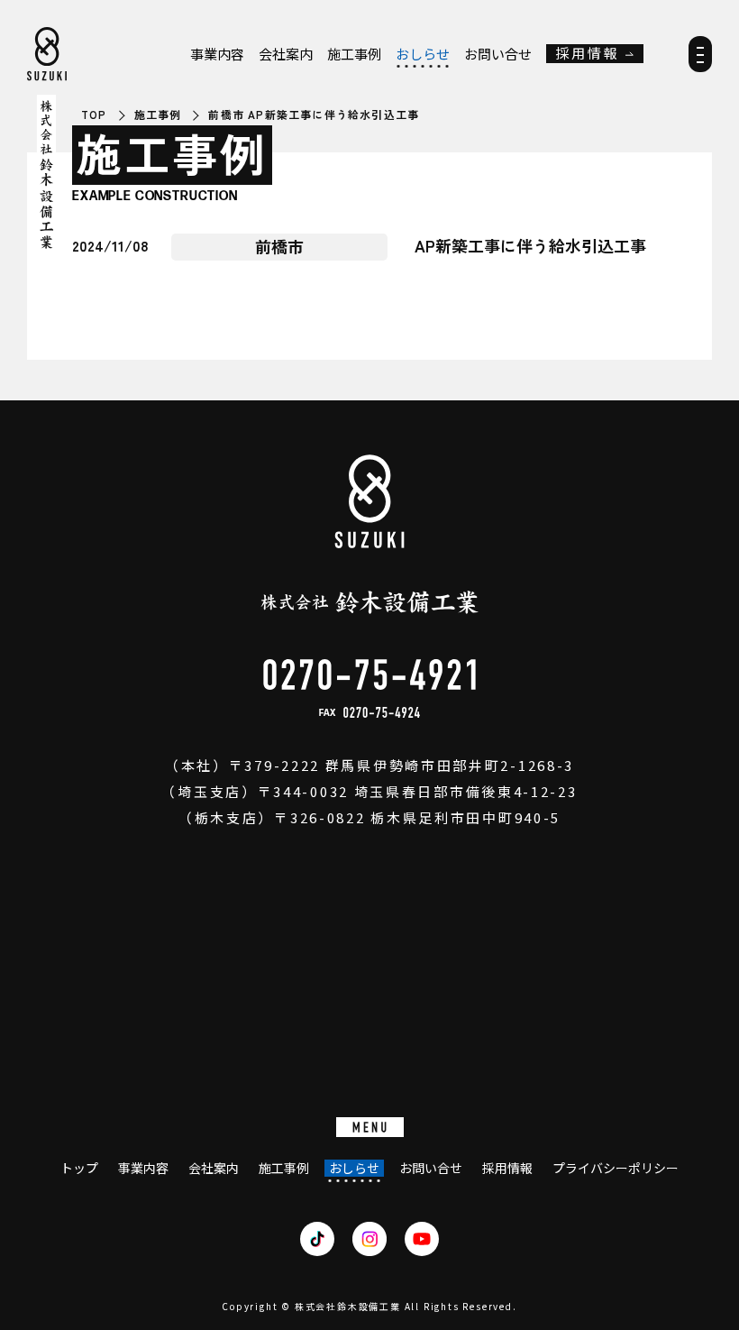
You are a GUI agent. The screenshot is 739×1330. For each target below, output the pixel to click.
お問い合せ (498, 54)
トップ (79, 1168)
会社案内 (286, 54)
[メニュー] (700, 60)
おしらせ (423, 54)
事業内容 (217, 54)
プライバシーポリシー (615, 1168)
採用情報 (587, 53)
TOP (94, 114)
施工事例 (354, 54)
